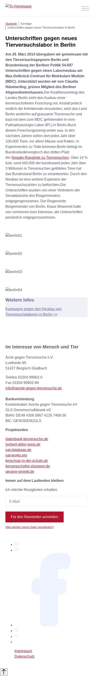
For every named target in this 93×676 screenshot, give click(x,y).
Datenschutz (24, 656)
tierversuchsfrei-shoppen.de (27, 466)
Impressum (23, 651)
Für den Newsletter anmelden (34, 517)
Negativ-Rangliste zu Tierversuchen (40, 157)
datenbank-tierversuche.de (26, 439)
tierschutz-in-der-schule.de (26, 461)
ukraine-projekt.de (19, 471)
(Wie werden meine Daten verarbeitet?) (29, 527)
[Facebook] (51, 625)
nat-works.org (16, 455)
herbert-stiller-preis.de (22, 444)
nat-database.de (18, 450)
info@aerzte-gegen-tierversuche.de (33, 388)
